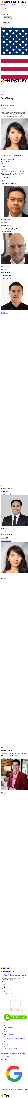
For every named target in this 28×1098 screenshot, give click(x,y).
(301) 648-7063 (6, 161)
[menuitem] (8, 18)
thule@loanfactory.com (8, 159)
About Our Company (9, 1027)
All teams (3, 91)
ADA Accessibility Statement (11, 1048)
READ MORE (4, 980)
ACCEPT (11, 980)
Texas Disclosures (8, 1044)
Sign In (2, 27)
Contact (6, 1031)
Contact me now (8, 993)
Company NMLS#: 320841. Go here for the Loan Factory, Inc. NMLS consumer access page (14, 1040)
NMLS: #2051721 (8, 1034)
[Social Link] (14, 1086)
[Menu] (1, 84)
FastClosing (3, 94)
